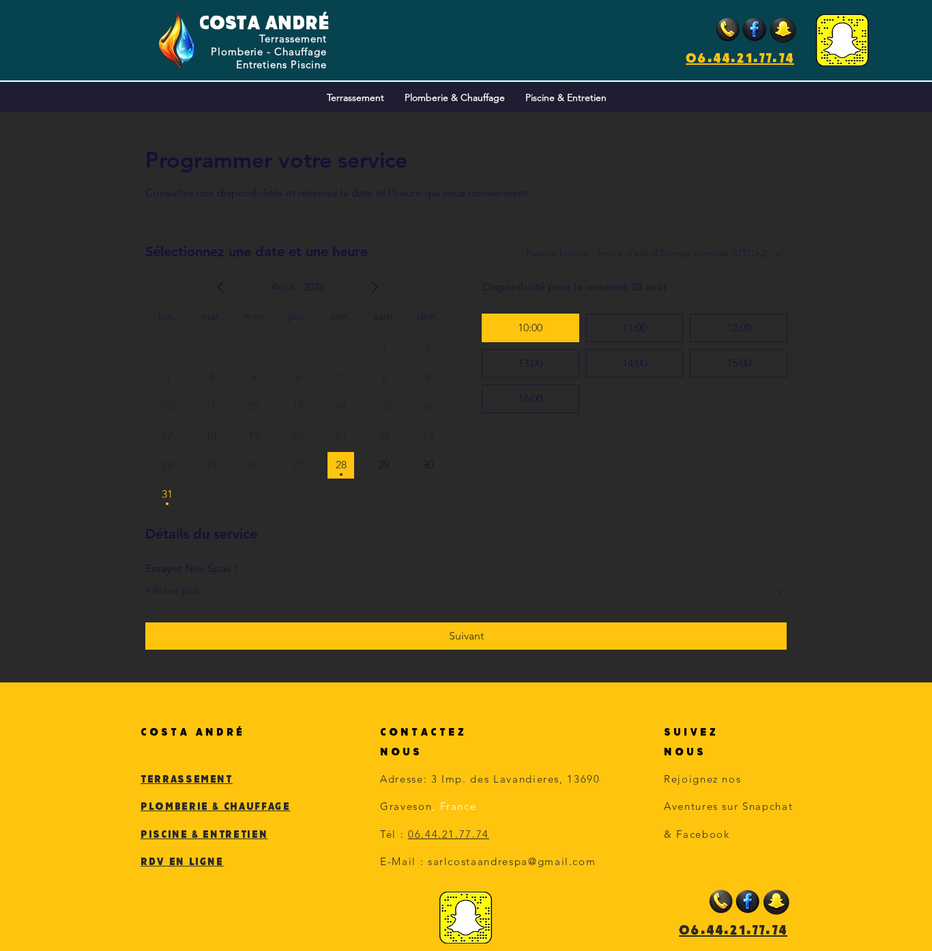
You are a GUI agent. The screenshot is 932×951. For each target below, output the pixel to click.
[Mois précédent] (220, 287)
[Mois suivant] (374, 287)
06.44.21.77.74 (740, 57)
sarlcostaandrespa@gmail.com (512, 861)
